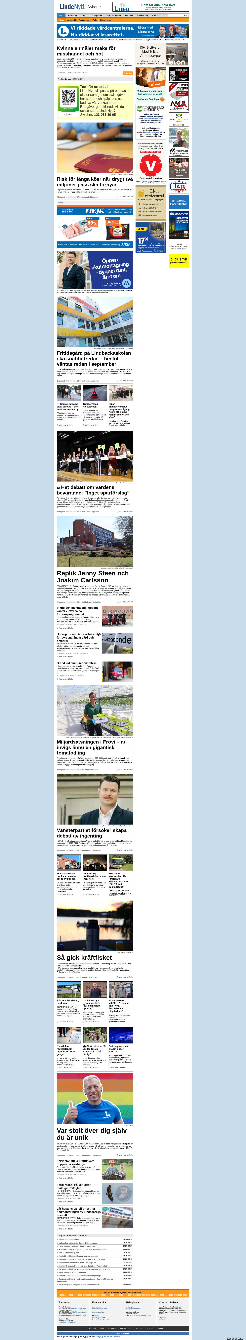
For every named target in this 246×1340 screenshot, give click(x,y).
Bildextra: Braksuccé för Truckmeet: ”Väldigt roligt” (80, 1276)
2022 (167, 1295)
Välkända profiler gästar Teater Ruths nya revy (78, 1243)
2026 (185, 1295)
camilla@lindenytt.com (78, 1312)
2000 (66, 1295)
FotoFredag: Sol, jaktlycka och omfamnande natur (79, 1285)
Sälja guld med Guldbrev (108, 1336)
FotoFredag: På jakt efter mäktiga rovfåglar (74, 1186)
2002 (76, 1295)
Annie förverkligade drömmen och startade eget (78, 1256)
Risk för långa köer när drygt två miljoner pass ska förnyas (95, 181)
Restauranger (84, 20)
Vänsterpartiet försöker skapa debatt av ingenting (92, 833)
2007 (98, 1295)
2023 (171, 1295)
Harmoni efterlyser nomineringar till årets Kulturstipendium (83, 1250)
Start (61, 15)
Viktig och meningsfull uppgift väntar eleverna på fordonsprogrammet (77, 611)
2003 (80, 1295)
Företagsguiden (114, 15)
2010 (112, 1295)
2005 (89, 1295)
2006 (94, 1295)
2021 (162, 1295)
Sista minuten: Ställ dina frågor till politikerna (77, 1246)
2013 (126, 1295)
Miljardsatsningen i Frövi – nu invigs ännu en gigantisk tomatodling (92, 747)
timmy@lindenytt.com (67, 1322)
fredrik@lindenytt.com (77, 1308)
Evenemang (142, 15)
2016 (139, 1295)
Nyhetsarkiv (72, 20)
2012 (121, 1295)
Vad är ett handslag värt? (69, 1253)
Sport (83, 15)
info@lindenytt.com (99, 1308)
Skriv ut (128, 73)
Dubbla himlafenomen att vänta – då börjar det (77, 1263)
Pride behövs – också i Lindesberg (73, 1273)
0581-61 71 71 (79, 79)
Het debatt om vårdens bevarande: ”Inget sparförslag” (93, 489)
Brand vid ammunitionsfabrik (76, 663)
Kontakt (155, 15)
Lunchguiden (96, 15)
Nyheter (61, 20)
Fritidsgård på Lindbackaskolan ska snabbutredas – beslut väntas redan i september (94, 358)
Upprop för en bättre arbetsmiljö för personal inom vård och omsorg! (79, 637)
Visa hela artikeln (126, 197)
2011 (116, 1295)
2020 (157, 1295)
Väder (95, 20)
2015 (135, 1295)
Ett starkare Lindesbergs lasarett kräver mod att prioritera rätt (84, 1269)
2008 (103, 1295)
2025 (180, 1295)
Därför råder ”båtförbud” (69, 1240)
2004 (85, 1295)
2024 (176, 1295)
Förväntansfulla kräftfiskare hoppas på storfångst (75, 1162)
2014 (130, 1295)
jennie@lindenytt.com (77, 1315)
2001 (71, 1295)
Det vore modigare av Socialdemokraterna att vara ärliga (82, 1259)
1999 (62, 1295)
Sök (185, 15)
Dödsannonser (106, 20)
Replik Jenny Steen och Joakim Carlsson (93, 577)
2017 (144, 1295)
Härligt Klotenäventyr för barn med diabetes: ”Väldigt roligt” (83, 1266)
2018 (148, 1295)
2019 (153, 1295)
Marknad (129, 15)
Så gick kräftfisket (84, 957)
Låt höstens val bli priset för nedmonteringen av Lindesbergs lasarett (79, 1212)
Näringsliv (72, 15)
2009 (107, 1295)
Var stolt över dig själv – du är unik (94, 1134)
